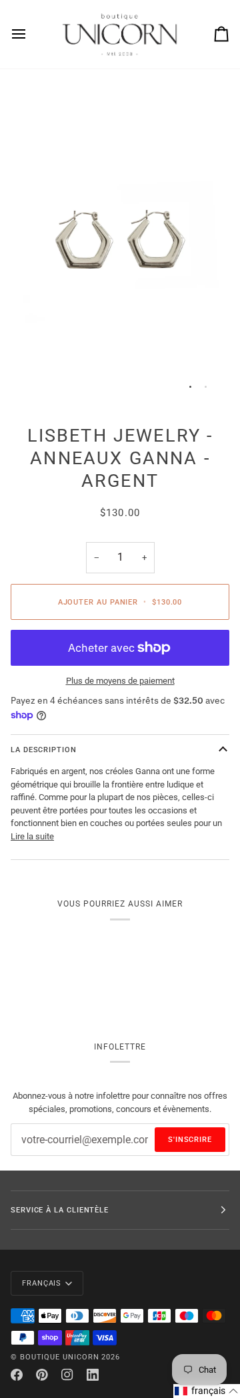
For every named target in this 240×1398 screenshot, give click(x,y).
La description (44, 749)
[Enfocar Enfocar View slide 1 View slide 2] (120, 241)
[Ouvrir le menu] (31, 34)
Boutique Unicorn (59, 1356)
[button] (206, 1391)
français (41, 1283)
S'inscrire (190, 1139)
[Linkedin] (93, 1375)
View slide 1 (190, 387)
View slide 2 (206, 387)
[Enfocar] (35, 380)
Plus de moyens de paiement (120, 681)
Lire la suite (32, 836)
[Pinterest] (42, 1375)
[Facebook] (17, 1375)
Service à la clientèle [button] (60, 1209)
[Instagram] (67, 1375)
